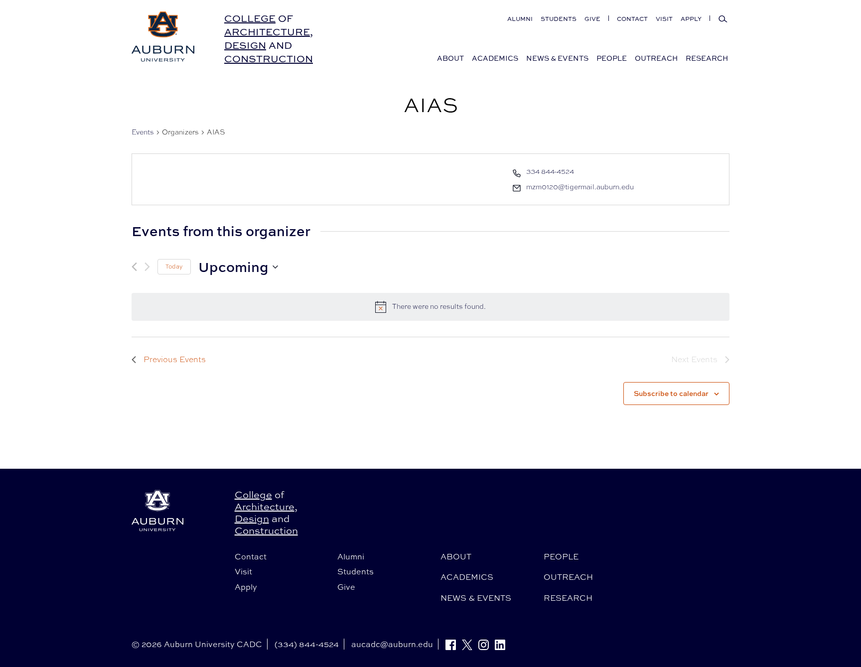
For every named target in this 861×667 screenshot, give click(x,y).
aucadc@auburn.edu (392, 644)
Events (143, 132)
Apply (691, 18)
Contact (632, 18)
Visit (664, 18)
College (250, 18)
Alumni (520, 18)
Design (245, 45)
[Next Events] (147, 266)
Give (592, 18)
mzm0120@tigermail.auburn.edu (580, 186)
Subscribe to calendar (671, 393)
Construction (268, 58)
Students (558, 18)
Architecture (267, 31)
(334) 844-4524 (307, 644)
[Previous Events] (134, 266)
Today (174, 266)
